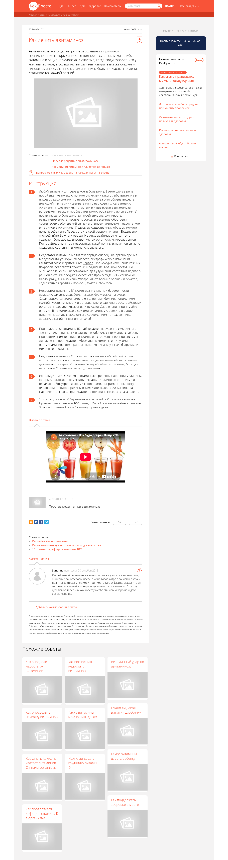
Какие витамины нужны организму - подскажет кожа (66, 545)
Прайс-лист (180, 30)
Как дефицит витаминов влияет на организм (81, 167)
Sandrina (57, 570)
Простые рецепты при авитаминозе (75, 161)
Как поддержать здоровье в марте (125, 802)
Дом (82, 6)
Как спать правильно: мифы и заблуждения (176, 78)
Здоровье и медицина (50, 14)
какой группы (101, 243)
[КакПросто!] (40, 6)
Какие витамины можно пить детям (82, 714)
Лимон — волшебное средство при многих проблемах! (179, 106)
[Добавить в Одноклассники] (31, 522)
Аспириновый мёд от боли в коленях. (177, 145)
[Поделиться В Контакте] (36, 522)
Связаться (193, 30)
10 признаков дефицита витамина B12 (57, 549)
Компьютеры (112, 6)
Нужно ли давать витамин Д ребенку (126, 710)
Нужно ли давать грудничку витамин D (83, 763)
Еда (61, 6)
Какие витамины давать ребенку (124, 756)
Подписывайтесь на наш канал (180, 42)
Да (119, 522)
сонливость (112, 215)
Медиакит (168, 30)
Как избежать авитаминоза (50, 541)
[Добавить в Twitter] (46, 522)
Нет (136, 522)
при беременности (115, 291)
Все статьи (181, 156)
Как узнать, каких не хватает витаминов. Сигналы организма (41, 763)
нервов (88, 263)
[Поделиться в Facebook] (41, 522)
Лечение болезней (71, 14)
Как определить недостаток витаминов (38, 666)
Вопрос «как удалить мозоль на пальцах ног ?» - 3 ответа (72, 172)
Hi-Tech (71, 6)
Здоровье (94, 6)
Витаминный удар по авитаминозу (127, 663)
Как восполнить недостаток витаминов (80, 666)
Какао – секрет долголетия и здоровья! (177, 132)
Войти (169, 6)
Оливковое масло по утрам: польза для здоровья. (177, 119)
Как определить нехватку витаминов (42, 714)
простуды (86, 219)
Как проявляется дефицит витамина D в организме (42, 813)
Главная (33, 14)
